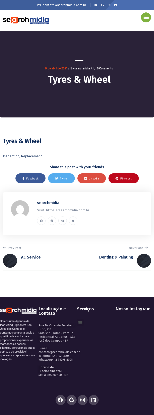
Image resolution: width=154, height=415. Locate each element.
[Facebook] (61, 400)
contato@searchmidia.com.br (64, 5)
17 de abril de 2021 (56, 68)
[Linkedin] (94, 400)
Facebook (32, 178)
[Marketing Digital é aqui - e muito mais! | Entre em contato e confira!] (26, 20)
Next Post (136, 248)
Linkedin (94, 178)
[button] (80, 322)
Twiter (64, 178)
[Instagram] (83, 400)
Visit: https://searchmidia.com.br (63, 210)
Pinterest (126, 178)
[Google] (72, 400)
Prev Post (14, 248)
